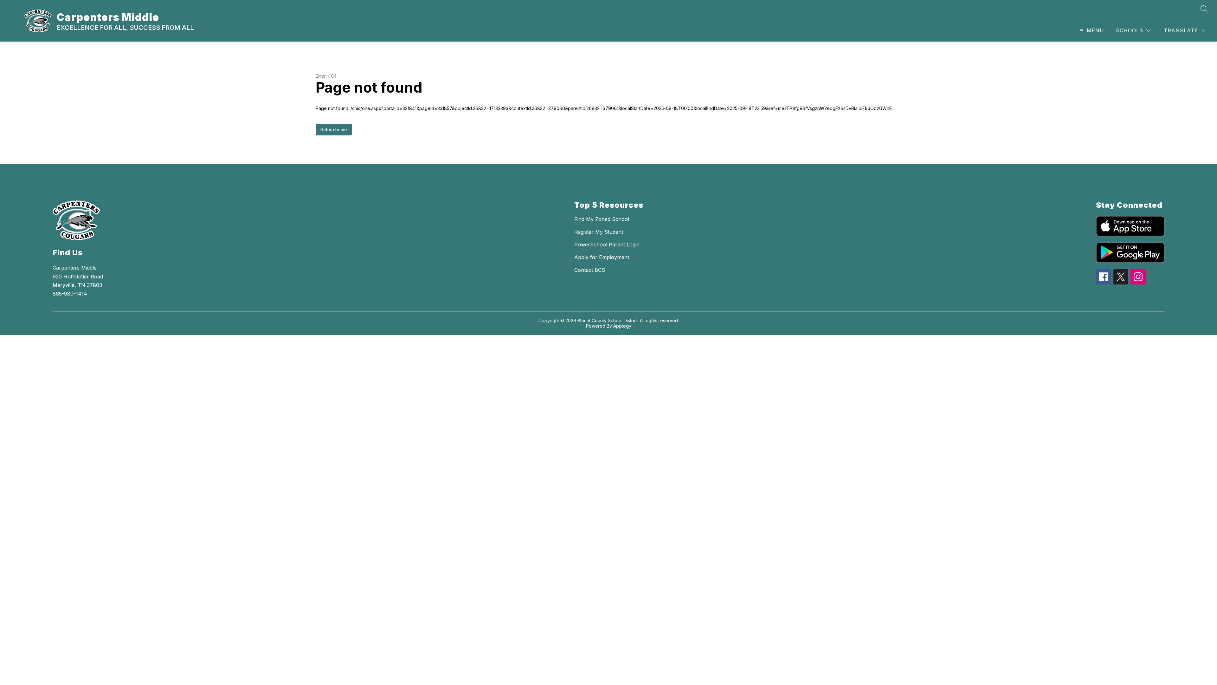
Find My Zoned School (601, 219)
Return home (333, 129)
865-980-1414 (70, 293)
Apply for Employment (601, 257)
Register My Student (598, 232)
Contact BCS (589, 270)
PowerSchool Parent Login (607, 244)
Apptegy (622, 326)
